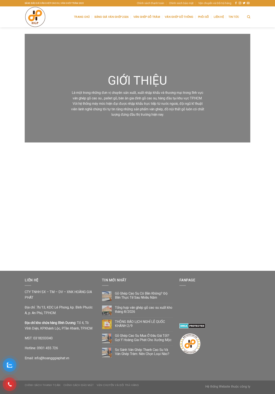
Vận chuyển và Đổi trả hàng (214, 3)
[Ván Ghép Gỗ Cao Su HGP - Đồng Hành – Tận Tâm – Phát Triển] (46, 16)
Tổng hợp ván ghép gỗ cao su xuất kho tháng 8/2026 (143, 310)
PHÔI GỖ (203, 16)
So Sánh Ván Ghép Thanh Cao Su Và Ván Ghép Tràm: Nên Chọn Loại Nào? (142, 352)
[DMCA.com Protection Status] (192, 326)
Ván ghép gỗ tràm (146, 16)
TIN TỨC (234, 16)
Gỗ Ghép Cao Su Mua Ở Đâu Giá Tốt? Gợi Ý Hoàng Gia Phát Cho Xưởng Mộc (143, 338)
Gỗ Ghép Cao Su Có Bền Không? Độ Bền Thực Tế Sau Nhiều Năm (141, 295)
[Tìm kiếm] (248, 17)
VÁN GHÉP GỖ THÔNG (179, 16)
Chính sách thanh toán (150, 3)
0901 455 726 (47, 348)
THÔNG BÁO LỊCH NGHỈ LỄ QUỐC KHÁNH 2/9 (140, 324)
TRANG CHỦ (82, 16)
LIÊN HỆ (219, 16)
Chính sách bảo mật (181, 3)
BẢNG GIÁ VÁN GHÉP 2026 (112, 16)
